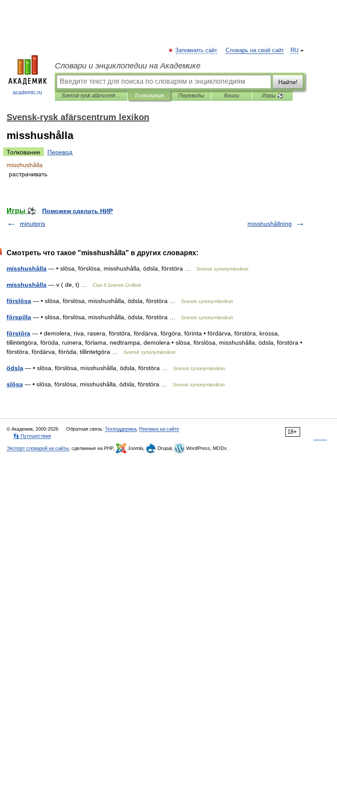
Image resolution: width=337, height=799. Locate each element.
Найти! (288, 82)
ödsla (15, 367)
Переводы (191, 96)
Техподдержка (120, 429)
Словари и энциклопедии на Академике (128, 65)
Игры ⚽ (272, 96)
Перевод (59, 152)
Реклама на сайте (159, 429)
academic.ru (27, 92)
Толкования (149, 96)
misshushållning (269, 223)
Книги (231, 96)
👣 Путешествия (32, 436)
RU (294, 50)
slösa (15, 384)
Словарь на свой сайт (255, 50)
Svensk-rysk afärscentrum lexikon (91, 96)
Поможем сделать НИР (77, 210)
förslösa (19, 300)
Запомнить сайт (196, 50)
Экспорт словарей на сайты (38, 448)
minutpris (32, 223)
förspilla (19, 317)
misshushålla (27, 268)
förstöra (18, 333)
